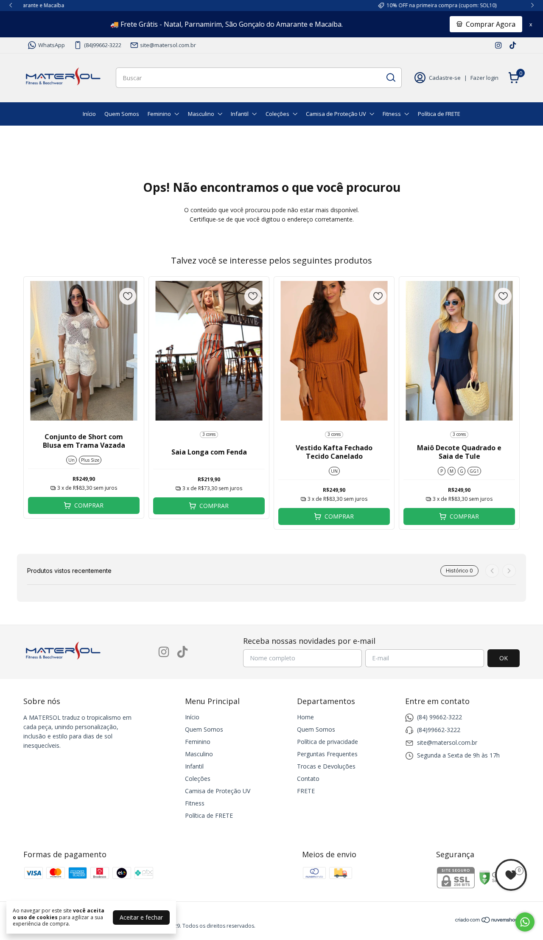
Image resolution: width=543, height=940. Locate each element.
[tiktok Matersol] (513, 45)
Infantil (240, 114)
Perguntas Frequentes (327, 754)
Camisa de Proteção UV (336, 114)
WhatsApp (51, 45)
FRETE (306, 791)
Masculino (201, 114)
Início (89, 114)
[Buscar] (390, 77)
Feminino (159, 114)
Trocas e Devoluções (326, 766)
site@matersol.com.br (168, 45)
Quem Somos (121, 114)
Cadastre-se (445, 77)
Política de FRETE (439, 114)
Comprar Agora (490, 24)
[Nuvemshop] (487, 921)
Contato (308, 778)
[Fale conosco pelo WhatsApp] (525, 922)
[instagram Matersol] (498, 45)
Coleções (277, 114)
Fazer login (484, 77)
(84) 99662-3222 (439, 717)
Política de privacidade (327, 742)
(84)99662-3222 (102, 45)
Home (305, 717)
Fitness (392, 114)
